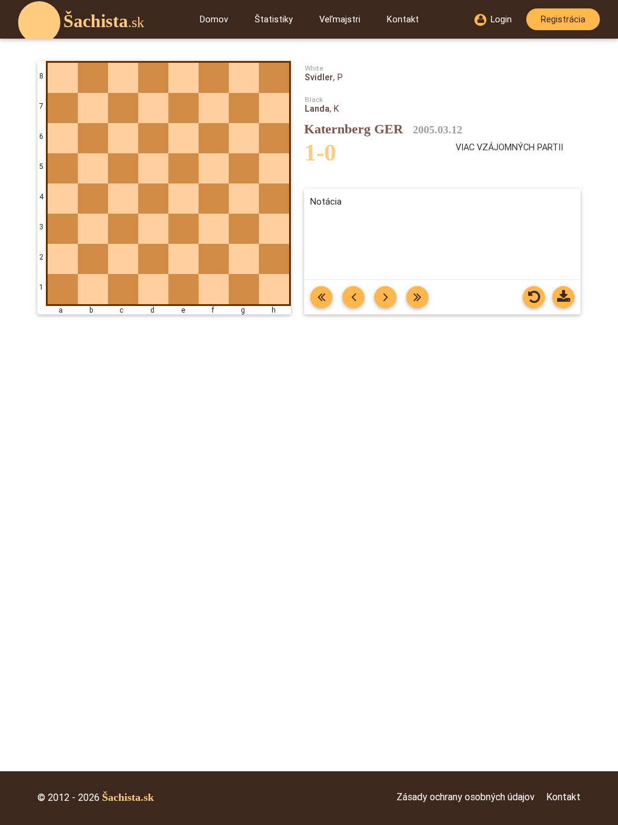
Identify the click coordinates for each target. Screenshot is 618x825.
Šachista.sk (128, 797)
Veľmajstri (339, 19)
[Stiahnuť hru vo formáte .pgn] (563, 297)
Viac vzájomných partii (509, 147)
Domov (214, 19)
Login (501, 19)
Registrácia (563, 19)
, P (324, 77)
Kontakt (403, 19)
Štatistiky (274, 19)
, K (322, 108)
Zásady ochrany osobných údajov (466, 797)
